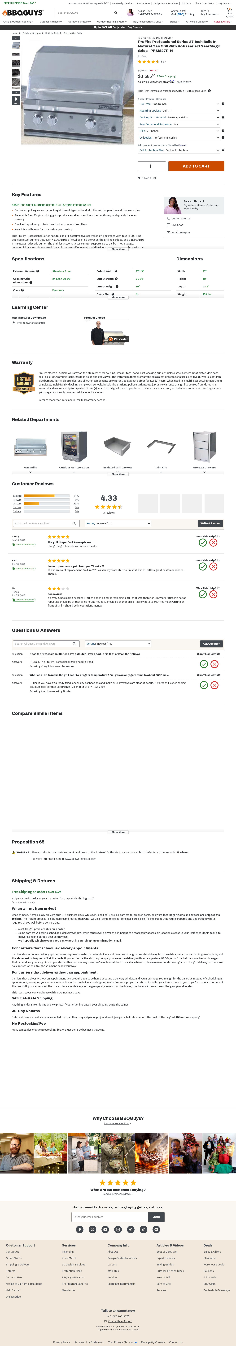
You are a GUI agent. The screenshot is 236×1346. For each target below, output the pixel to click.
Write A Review (210, 523)
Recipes (161, 1290)
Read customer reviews (117, 1194)
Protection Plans (72, 1271)
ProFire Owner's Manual (31, 323)
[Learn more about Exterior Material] (38, 271)
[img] (77, 93)
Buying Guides (165, 1264)
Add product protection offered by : (162, 145)
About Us (113, 1251)
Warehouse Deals (214, 1264)
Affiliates (113, 1271)
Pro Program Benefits (75, 1284)
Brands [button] (173, 21)
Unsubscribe (13, 1296)
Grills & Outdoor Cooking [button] (17, 21)
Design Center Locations (166, 3)
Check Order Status (204, 3)
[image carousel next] (16, 92)
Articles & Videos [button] (196, 21)
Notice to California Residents (24, 1284)
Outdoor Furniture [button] (78, 21)
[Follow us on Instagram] (118, 1229)
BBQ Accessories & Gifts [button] (147, 21)
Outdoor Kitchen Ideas (170, 1271)
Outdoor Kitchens (31, 33)
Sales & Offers (212, 1251)
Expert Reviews (166, 1258)
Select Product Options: (152, 99)
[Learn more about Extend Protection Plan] (223, 150)
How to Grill (163, 1277)
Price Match (69, 1258)
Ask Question (211, 643)
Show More (118, 249)
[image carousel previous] (16, 38)
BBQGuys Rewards (73, 1277)
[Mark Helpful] (203, 543)
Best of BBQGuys (167, 1251)
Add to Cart (196, 166)
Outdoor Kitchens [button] (50, 21)
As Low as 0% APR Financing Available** (89, 3)
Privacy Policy (61, 1342)
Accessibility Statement (89, 1342)
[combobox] (179, 104)
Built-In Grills (52, 33)
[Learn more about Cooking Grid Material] (223, 117)
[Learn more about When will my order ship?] (209, 91)
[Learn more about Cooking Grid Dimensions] (31, 282)
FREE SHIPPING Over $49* (20, 3)
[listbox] (16, 65)
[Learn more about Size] (223, 131)
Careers (112, 1264)
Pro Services (143, 3)
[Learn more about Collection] (223, 137)
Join (156, 1217)
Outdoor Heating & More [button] (111, 21)
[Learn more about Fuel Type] (223, 104)
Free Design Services (123, 3)
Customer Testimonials (121, 1284)
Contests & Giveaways (217, 1290)
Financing (68, 1251)
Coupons (209, 1271)
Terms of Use (14, 1277)
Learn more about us (116, 1123)
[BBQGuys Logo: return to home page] (27, 13)
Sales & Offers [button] (222, 21)
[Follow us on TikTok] (143, 1229)
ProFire (142, 56)
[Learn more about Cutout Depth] (116, 279)
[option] (16, 48)
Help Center (13, 1290)
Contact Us (12, 1251)
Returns (10, 1271)
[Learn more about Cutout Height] (117, 286)
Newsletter (68, 1290)
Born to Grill (164, 1284)
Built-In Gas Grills (73, 33)
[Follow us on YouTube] (105, 1229)
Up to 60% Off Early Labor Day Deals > (118, 27)
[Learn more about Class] (22, 290)
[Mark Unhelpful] (213, 543)
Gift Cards (186, 3)
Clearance (209, 1258)
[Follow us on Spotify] (156, 1229)
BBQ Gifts (209, 1284)
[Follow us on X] (92, 1229)
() (163, 61)
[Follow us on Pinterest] (131, 1229)
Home (15, 33)
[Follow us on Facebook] (79, 1229)
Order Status (14, 1258)
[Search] (116, 12)
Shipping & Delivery (17, 1264)
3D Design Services (73, 1264)
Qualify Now (184, 81)
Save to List (149, 178)
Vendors (112, 1277)
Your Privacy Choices (120, 1342)
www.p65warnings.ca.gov (80, 859)
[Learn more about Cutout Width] (116, 271)
